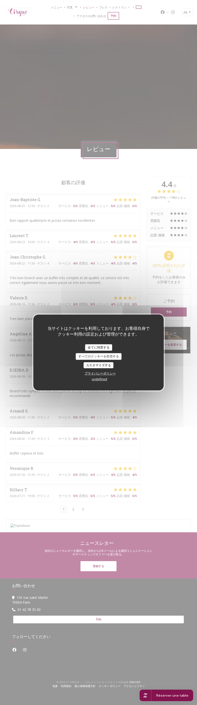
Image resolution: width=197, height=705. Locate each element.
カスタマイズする (98, 365)
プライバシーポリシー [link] (100, 373)
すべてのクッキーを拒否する (98, 356)
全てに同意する (99, 347)
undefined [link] (99, 379)
